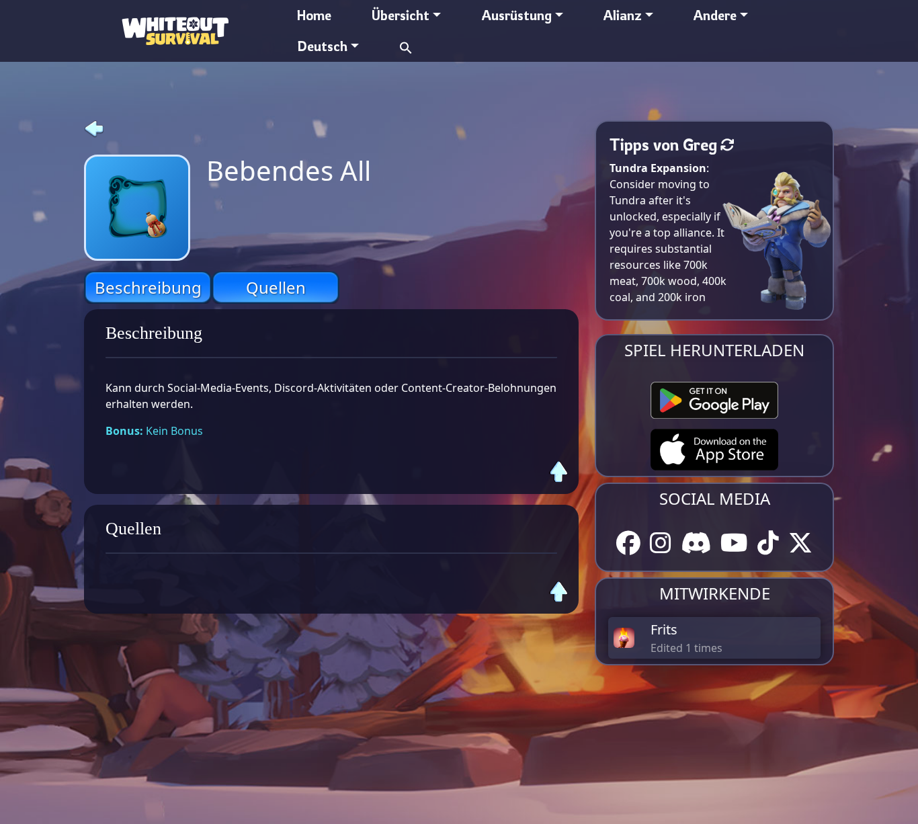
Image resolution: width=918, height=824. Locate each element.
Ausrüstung (517, 15)
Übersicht (400, 15)
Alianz (622, 15)
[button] (406, 46)
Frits (664, 629)
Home (314, 15)
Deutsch (322, 46)
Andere (715, 15)
